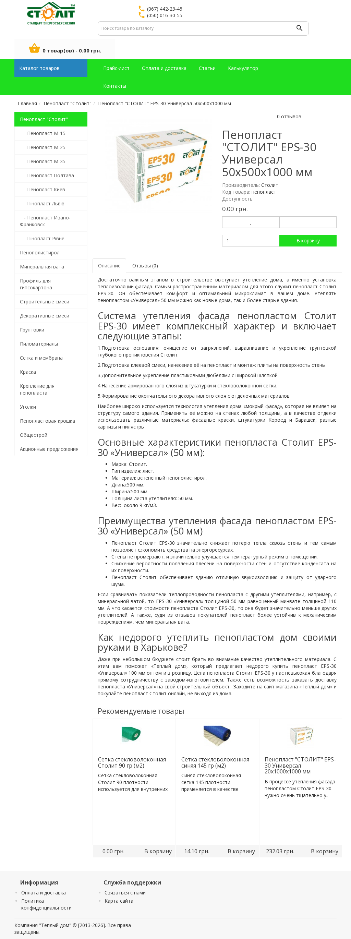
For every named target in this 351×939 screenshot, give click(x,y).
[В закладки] (250, 222)
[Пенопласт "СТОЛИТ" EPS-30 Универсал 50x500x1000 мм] (158, 166)
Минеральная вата (42, 266)
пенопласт (306, 286)
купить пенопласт (295, 666)
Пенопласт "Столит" (44, 119)
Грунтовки (32, 329)
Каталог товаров (39, 68)
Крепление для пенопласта (37, 389)
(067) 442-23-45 (164, 8)
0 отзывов (289, 116)
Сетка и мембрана (41, 357)
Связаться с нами (125, 892)
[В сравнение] (308, 222)
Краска (28, 372)
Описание (109, 265)
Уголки (28, 407)
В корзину (308, 240)
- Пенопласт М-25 (42, 147)
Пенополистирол (40, 252)
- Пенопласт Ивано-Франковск (45, 221)
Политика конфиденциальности (46, 904)
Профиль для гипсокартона (36, 284)
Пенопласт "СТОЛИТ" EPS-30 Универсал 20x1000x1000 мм (300, 765)
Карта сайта (119, 901)
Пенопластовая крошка (47, 421)
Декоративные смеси (44, 315)
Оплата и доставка (43, 892)
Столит (269, 185)
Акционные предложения (49, 449)
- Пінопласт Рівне (42, 238)
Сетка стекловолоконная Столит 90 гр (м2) (132, 762)
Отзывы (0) (145, 265)
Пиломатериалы (39, 343)
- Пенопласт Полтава (47, 175)
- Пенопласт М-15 (42, 133)
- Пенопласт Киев (42, 189)
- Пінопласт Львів (42, 203)
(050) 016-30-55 (164, 15)
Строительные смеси (44, 301)
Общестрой (33, 435)
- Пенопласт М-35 (42, 161)
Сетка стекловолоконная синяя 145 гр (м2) (215, 762)
